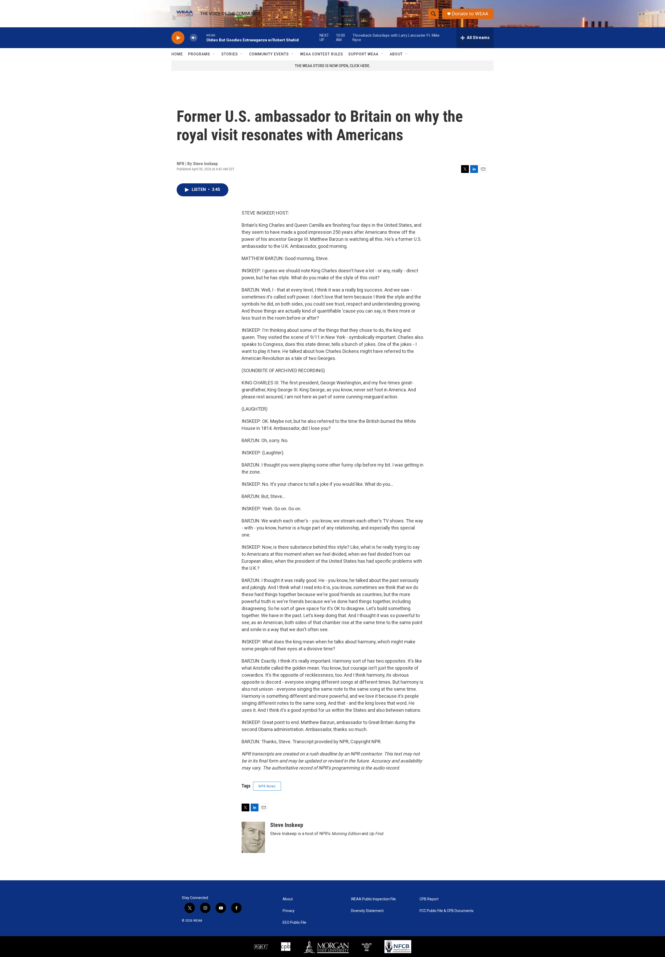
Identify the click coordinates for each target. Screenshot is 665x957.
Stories (229, 54)
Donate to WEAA (470, 13)
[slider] (202, 37)
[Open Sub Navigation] (214, 54)
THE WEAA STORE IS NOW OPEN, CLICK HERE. (332, 66)
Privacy (289, 911)
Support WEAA (363, 54)
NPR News (267, 786)
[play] (178, 38)
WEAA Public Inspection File (373, 899)
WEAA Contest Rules (321, 54)
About (396, 54)
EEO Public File (294, 922)
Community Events (269, 54)
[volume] (193, 38)
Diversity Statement (367, 911)
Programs (199, 54)
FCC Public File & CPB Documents (447, 911)
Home (177, 54)
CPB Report (429, 899)
